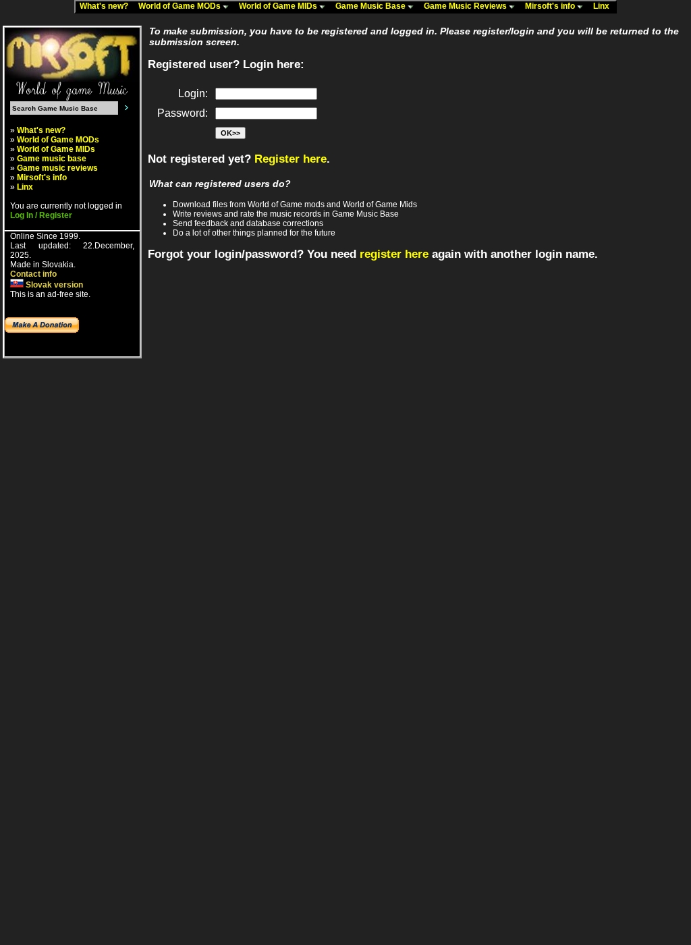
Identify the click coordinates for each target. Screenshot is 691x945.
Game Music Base (371, 6)
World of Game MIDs (279, 6)
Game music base (51, 158)
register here (394, 254)
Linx (604, 6)
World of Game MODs (180, 6)
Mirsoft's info (551, 6)
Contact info (33, 274)
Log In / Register (41, 215)
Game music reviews (57, 168)
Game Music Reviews (466, 6)
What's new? (107, 6)
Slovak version (53, 285)
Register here (290, 159)
